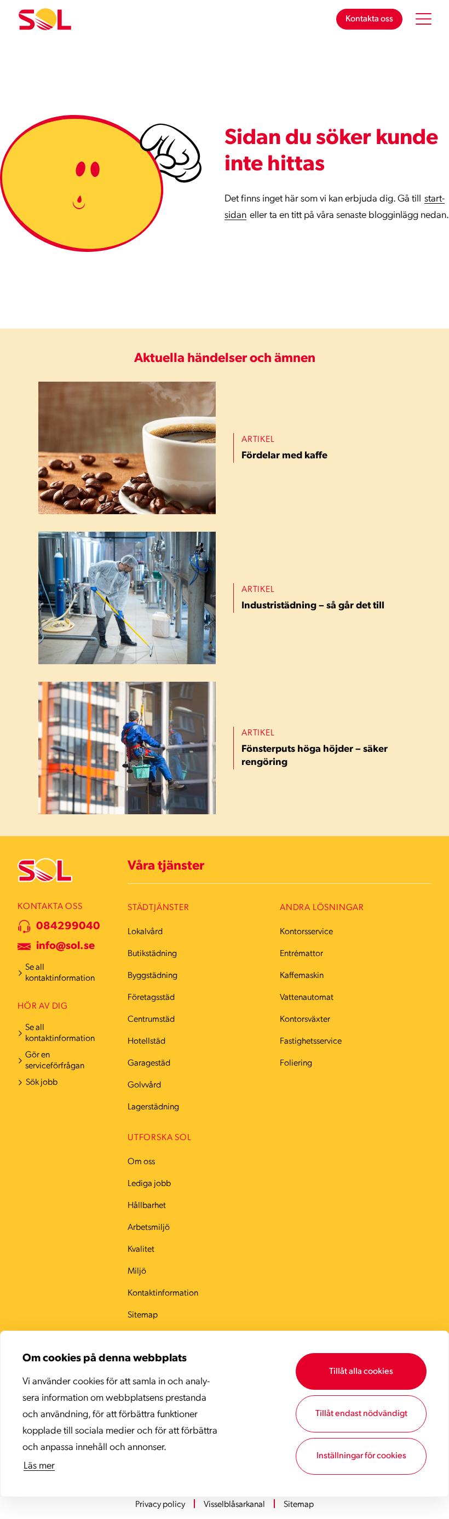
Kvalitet (141, 1249)
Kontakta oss (369, 19)
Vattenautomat (306, 997)
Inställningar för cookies (361, 1456)
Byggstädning (152, 975)
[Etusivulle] (45, 19)
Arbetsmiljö (149, 1227)
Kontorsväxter (305, 1019)
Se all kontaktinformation (60, 973)
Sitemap (143, 1315)
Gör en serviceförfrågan (54, 1061)
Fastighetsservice (311, 1041)
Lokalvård (145, 932)
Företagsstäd (151, 997)
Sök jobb (41, 1082)
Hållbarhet (147, 1205)
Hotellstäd (146, 1041)
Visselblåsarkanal (234, 1504)
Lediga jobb (149, 1183)
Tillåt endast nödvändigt (361, 1413)
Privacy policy (160, 1504)
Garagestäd (149, 1063)
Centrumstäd (151, 1019)
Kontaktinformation (163, 1293)
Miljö (137, 1271)
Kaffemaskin (302, 975)
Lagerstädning (153, 1107)
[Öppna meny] (423, 19)
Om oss (141, 1162)
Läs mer (39, 1466)
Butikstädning (152, 954)
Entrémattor (301, 954)
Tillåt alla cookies (361, 1371)
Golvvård (144, 1085)
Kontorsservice (306, 932)
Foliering (296, 1063)
